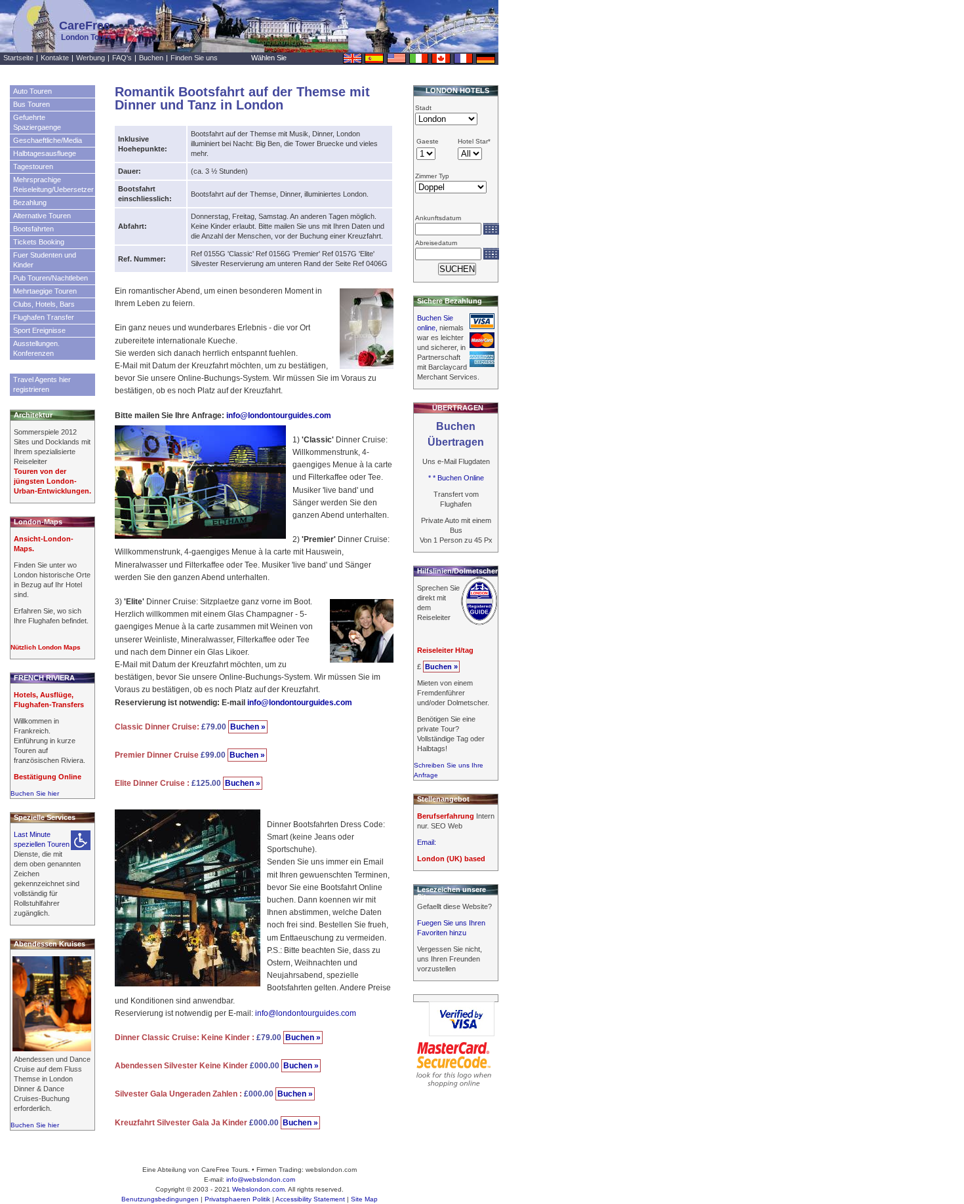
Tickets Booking (38, 242)
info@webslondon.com (260, 1179)
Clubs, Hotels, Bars (44, 304)
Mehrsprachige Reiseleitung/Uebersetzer (53, 184)
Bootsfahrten (33, 229)
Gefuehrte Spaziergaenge (37, 122)
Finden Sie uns (194, 58)
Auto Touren (32, 91)
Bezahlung (30, 202)
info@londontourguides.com (278, 415)
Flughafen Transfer (43, 317)
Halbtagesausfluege (44, 153)
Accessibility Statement (310, 1199)
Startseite (18, 58)
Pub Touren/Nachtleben (50, 278)
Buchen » (248, 726)
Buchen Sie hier (34, 793)
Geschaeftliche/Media (47, 140)
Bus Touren (31, 104)
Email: (426, 842)
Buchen (151, 58)
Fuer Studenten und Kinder (44, 260)
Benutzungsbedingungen (160, 1199)
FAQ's (122, 58)
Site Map (364, 1199)
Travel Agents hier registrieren (42, 384)
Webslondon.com (258, 1189)
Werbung (90, 58)
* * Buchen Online (456, 478)
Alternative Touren (42, 216)
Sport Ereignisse (39, 330)
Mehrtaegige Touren (45, 291)
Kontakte (55, 58)
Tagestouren (33, 166)
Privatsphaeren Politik (237, 1199)
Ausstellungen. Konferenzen (36, 348)
